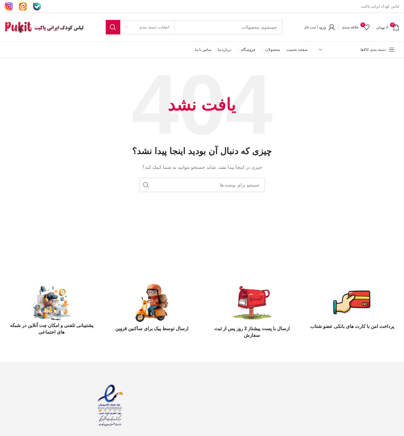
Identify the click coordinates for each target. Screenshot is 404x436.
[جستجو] (113, 27)
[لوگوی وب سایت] (44, 26)
